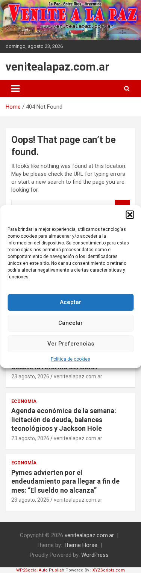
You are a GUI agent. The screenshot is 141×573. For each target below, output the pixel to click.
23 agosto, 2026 (30, 376)
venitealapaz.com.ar (57, 66)
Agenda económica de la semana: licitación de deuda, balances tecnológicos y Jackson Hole (63, 419)
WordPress (95, 554)
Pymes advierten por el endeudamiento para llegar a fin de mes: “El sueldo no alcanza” (65, 481)
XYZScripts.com (108, 570)
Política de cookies (70, 359)
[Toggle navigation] (15, 88)
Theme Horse (80, 545)
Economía (23, 401)
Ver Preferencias (70, 343)
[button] (129, 214)
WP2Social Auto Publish (40, 570)
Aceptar (70, 302)
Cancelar (70, 323)
